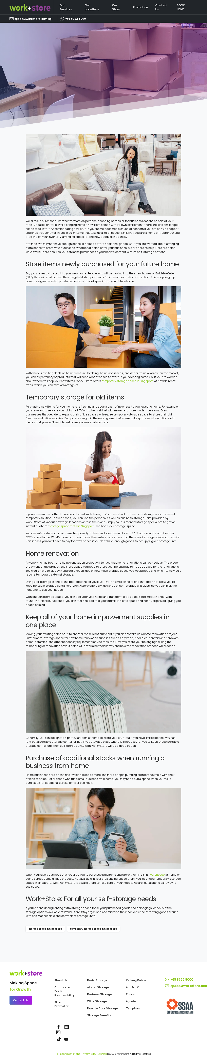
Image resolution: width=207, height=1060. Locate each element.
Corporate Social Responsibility (64, 991)
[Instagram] (58, 1032)
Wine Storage (97, 1001)
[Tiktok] (59, 1039)
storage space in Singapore (45, 928)
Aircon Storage (98, 987)
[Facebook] (58, 1027)
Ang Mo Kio (133, 987)
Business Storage (99, 994)
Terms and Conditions (68, 1054)
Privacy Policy (88, 1054)
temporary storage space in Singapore (128, 381)
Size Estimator (61, 1004)
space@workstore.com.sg (33, 18)
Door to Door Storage (102, 1008)
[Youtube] (66, 1039)
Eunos (130, 994)
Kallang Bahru (136, 980)
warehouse (157, 874)
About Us (60, 980)
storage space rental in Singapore (72, 526)
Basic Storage (97, 980)
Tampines (133, 1008)
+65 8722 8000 (181, 979)
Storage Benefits (99, 1015)
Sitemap (102, 1054)
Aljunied (131, 1001)
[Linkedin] (66, 1027)
